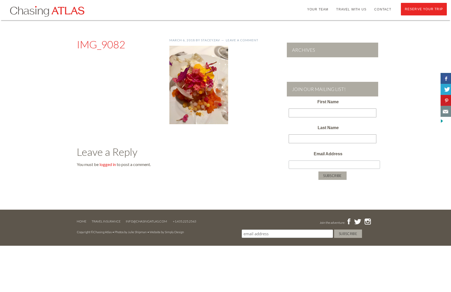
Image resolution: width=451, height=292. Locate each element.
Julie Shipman (137, 232)
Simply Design (174, 232)
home (81, 221)
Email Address (328, 154)
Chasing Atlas (47, 11)
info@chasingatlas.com (147, 221)
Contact (382, 9)
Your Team (318, 9)
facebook (348, 222)
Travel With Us (351, 9)
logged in (107, 164)
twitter (357, 222)
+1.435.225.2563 (184, 221)
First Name (328, 102)
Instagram (367, 222)
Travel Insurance (106, 221)
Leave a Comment (242, 40)
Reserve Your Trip (424, 9)
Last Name (328, 127)
